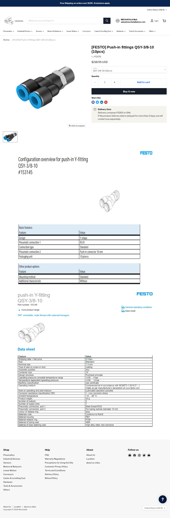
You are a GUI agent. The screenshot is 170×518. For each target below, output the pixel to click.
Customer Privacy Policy (56, 466)
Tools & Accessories (136, 31)
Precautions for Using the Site (59, 463)
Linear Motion (72, 31)
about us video (93, 463)
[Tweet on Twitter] (97, 102)
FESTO (97, 56)
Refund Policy (51, 478)
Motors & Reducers (54, 31)
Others (151, 31)
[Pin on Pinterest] (105, 102)
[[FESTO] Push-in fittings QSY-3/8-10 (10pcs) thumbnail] (10, 137)
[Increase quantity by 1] (114, 82)
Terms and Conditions (55, 470)
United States (156, 10)
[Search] (106, 21)
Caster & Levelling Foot (102, 31)
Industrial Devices (24, 31)
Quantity (95, 76)
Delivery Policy (52, 474)
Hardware (120, 31)
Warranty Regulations (55, 459)
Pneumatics (7, 31)
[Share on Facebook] (93, 102)
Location (90, 459)
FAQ (47, 455)
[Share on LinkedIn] (101, 102)
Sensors (39, 31)
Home (6, 40)
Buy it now (129, 91)
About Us (90, 455)
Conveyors (86, 31)
